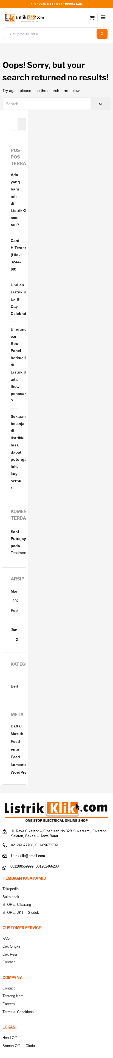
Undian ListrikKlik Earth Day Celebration (14, 299)
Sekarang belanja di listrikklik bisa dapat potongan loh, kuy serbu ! (14, 452)
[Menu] (103, 17)
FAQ (6, 938)
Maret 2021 (16, 596)
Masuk (17, 734)
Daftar (16, 726)
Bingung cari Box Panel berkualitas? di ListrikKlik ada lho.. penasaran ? (14, 365)
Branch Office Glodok (19, 1046)
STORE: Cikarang (16, 904)
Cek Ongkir (11, 946)
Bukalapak (10, 897)
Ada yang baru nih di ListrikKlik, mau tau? (14, 200)
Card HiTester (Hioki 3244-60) (14, 254)
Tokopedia (10, 889)
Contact (8, 962)
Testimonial (20, 552)
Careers (8, 1004)
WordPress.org (24, 772)
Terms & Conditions (18, 1012)
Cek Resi (9, 954)
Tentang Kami (13, 996)
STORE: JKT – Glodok (20, 912)
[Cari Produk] (102, 34)
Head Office (11, 1038)
